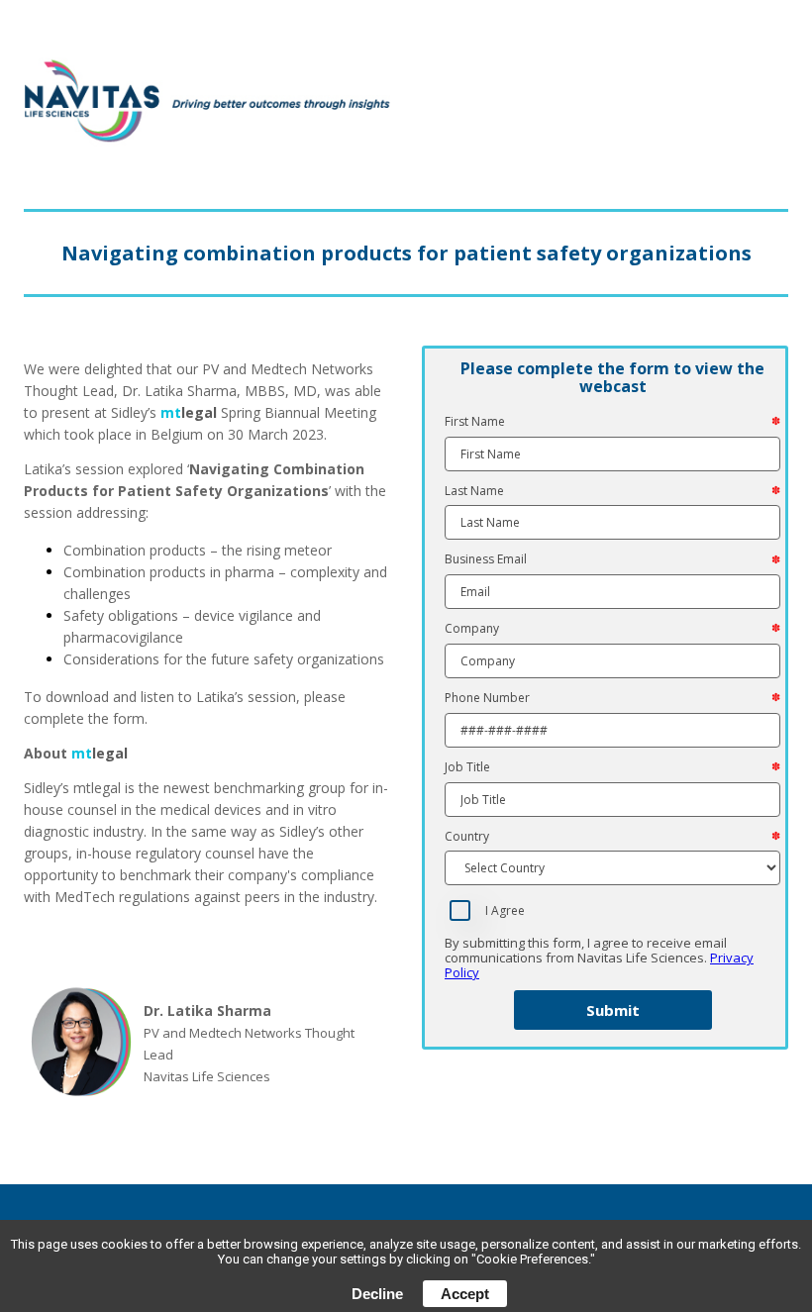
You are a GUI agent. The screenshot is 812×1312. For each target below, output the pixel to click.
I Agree (505, 911)
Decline (377, 1293)
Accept (465, 1293)
